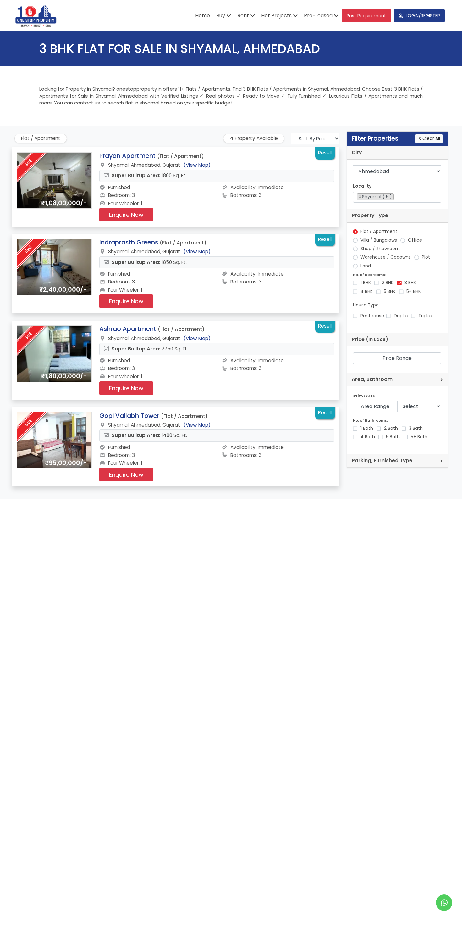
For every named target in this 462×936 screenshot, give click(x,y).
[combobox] (397, 197)
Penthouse (372, 316)
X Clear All (429, 139)
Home (202, 15)
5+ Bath (419, 437)
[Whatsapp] (444, 902)
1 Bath (366, 428)
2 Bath (391, 428)
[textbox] (397, 196)
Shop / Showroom (380, 249)
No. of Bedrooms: (369, 274)
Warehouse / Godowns (385, 257)
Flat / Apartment (378, 231)
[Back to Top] (444, 921)
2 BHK (387, 283)
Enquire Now (126, 215)
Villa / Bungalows (378, 240)
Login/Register (423, 16)
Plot (426, 257)
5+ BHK (413, 291)
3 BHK (410, 283)
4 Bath (367, 437)
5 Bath (393, 437)
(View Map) (197, 165)
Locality (362, 186)
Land (365, 266)
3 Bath (416, 428)
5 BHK (389, 291)
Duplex (401, 316)
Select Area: (364, 395)
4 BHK (366, 291)
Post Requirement (366, 16)
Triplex (425, 316)
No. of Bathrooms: (370, 420)
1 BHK (365, 283)
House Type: (366, 305)
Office (415, 240)
